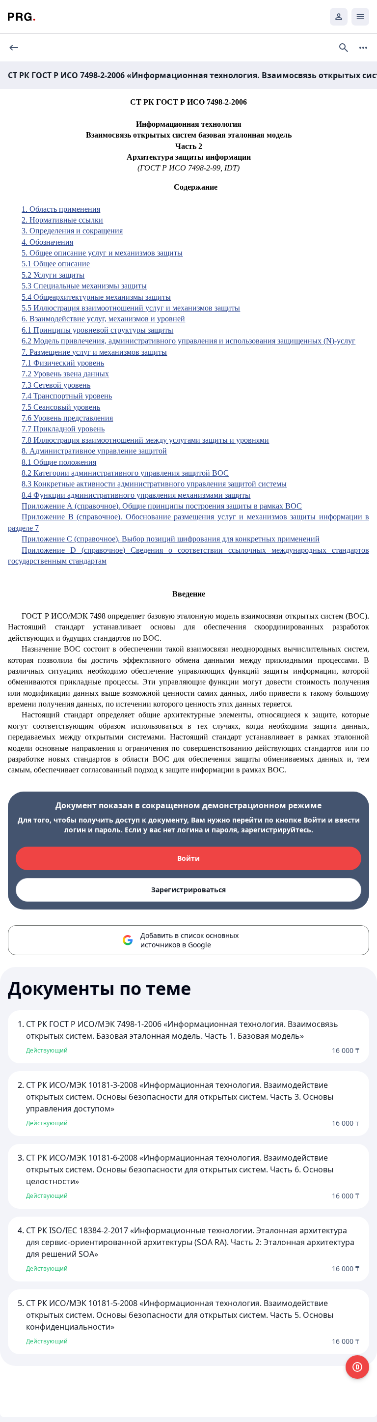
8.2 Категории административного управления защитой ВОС (125, 473)
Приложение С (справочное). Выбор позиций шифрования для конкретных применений (171, 539)
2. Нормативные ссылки (62, 220)
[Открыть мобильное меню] (360, 17)
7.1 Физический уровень (63, 363)
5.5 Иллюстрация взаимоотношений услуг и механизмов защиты (131, 308)
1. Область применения (61, 209)
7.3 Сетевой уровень (56, 385)
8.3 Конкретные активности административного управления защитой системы (154, 484)
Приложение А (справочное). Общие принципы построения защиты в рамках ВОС (162, 506)
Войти (188, 858)
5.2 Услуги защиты (53, 275)
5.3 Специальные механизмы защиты (84, 286)
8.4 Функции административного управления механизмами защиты (136, 495)
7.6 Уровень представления (67, 418)
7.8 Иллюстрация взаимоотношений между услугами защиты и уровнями (145, 440)
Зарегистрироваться (188, 889)
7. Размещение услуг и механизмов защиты (94, 352)
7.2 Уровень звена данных (65, 374)
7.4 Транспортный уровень (67, 396)
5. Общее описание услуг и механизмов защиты (102, 253)
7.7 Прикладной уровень (63, 429)
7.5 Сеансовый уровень (61, 407)
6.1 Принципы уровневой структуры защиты (97, 330)
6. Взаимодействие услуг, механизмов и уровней (103, 318)
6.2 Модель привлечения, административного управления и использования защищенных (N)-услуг (188, 341)
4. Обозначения (47, 242)
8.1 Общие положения (59, 462)
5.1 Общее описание (56, 263)
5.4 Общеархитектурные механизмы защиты (96, 297)
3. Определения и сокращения (72, 231)
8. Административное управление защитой (94, 451)
